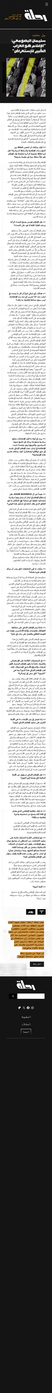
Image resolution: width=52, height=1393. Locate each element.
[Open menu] (47, 4)
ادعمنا (26, 1032)
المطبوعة (26, 1017)
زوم (30, 912)
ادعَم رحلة (37, 964)
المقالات (26, 1025)
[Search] (13, 996)
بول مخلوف (39, 36)
